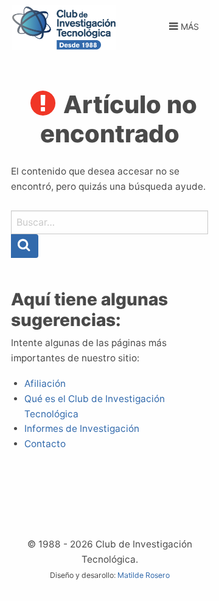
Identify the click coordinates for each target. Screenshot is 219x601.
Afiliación (45, 383)
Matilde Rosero (143, 575)
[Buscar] (25, 246)
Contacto (45, 444)
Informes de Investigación (81, 428)
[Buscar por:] (110, 222)
